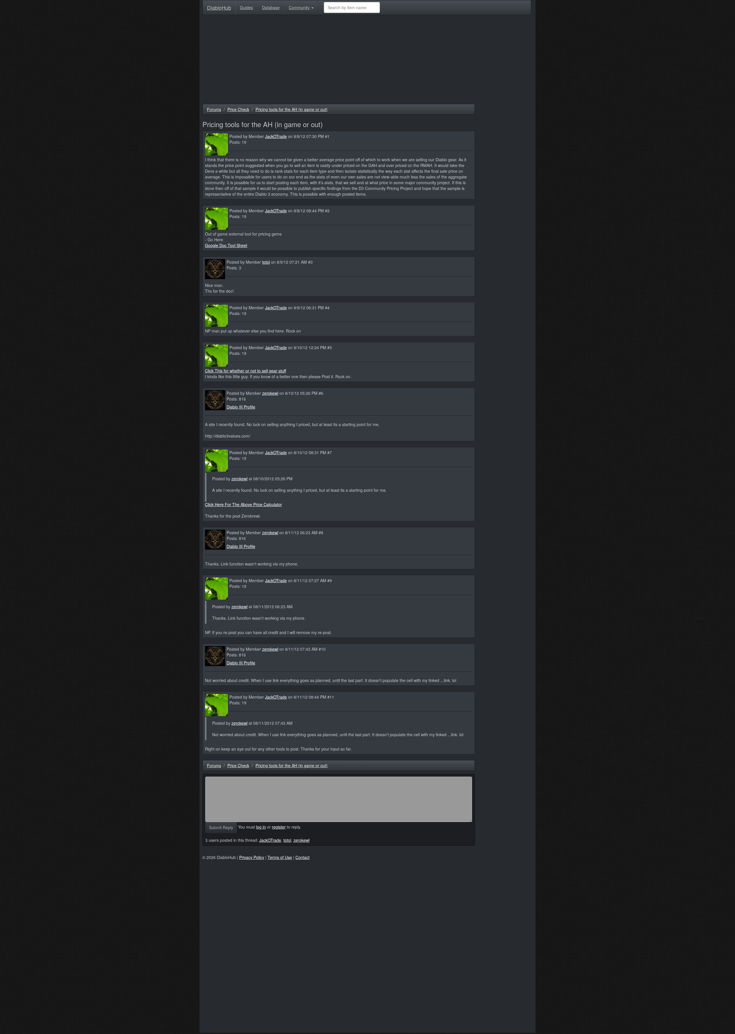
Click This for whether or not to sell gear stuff (245, 371)
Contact (302, 857)
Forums (214, 109)
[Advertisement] (366, 61)
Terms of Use (280, 857)
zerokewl (270, 393)
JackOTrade (276, 136)
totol (266, 262)
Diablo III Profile (241, 407)
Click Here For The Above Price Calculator (243, 504)
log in (261, 827)
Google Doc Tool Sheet (226, 245)
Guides (246, 7)
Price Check (238, 109)
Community (300, 7)
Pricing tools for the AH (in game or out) (292, 109)
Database (271, 7)
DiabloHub (219, 6)
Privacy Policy (251, 857)
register (279, 827)
